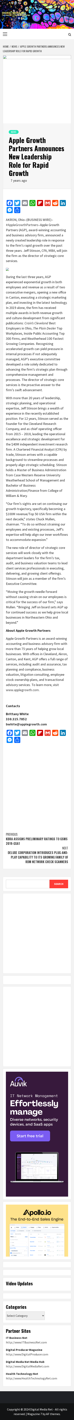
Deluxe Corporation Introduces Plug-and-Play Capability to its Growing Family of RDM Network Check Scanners (38, 855)
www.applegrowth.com (22, 690)
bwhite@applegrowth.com (26, 724)
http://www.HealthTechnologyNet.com (31, 1378)
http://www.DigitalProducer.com (27, 1354)
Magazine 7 (34, 1414)
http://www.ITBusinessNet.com (26, 1342)
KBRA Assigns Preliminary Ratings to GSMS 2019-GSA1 (37, 839)
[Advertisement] (37, 785)
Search (58, 884)
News (13, 132)
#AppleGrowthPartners (22, 225)
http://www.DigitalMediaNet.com (27, 1366)
